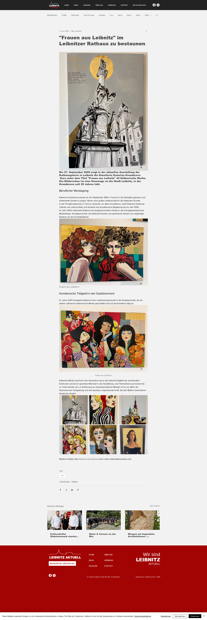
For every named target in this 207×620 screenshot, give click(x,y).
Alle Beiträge (52, 15)
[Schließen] (204, 616)
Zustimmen (195, 616)
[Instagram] (158, 4)
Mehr (147, 15)
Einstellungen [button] (166, 616)
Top (111, 15)
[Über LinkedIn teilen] (72, 490)
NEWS (91, 560)
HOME (91, 554)
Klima (129, 15)
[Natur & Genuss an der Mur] (103, 520)
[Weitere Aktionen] (146, 31)
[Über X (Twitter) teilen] (66, 490)
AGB (158, 577)
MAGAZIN (93, 566)
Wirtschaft (75, 15)
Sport (120, 15)
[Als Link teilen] (78, 490)
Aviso (138, 15)
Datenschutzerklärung (142, 616)
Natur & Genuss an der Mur (102, 535)
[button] (157, 15)
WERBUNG (108, 560)
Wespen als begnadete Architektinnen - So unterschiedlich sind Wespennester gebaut (142, 535)
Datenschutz (150, 577)
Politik (64, 15)
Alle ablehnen (180, 616)
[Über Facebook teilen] (60, 490)
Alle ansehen (155, 506)
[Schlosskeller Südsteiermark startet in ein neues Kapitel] (64, 520)
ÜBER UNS (108, 554)
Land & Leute (89, 15)
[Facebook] (154, 4)
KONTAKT (108, 566)
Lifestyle (102, 15)
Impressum (140, 577)
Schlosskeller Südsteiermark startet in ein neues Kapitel (63, 535)
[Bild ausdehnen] (73, 409)
